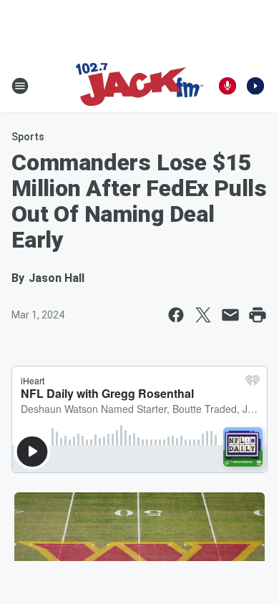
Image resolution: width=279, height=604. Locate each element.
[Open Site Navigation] (20, 85)
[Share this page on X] (203, 315)
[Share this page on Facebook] (176, 315)
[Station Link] (139, 86)
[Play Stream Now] (255, 85)
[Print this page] (258, 315)
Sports (27, 136)
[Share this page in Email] (230, 315)
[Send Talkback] (227, 85)
